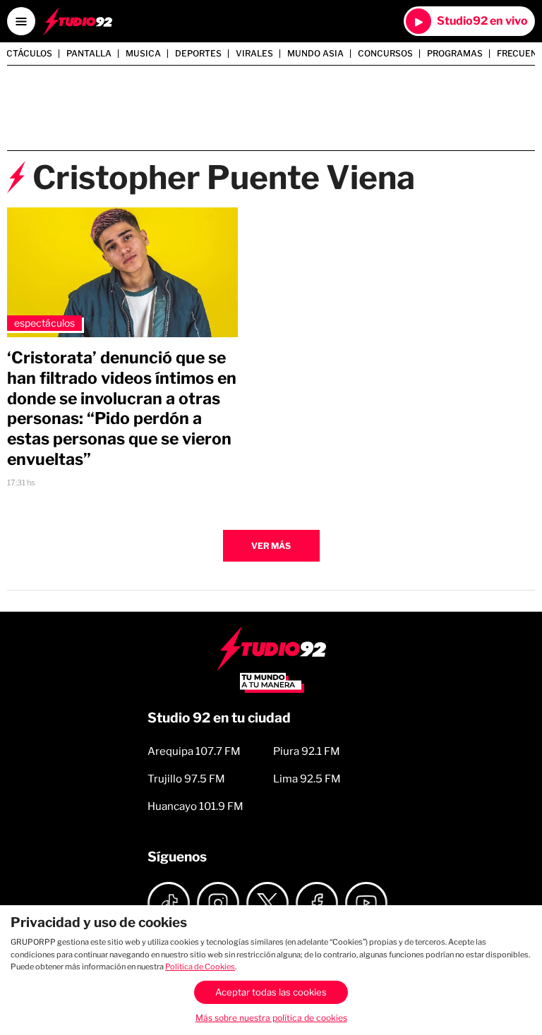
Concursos (385, 53)
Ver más (271, 545)
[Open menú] (21, 21)
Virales (254, 53)
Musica (143, 53)
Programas (455, 53)
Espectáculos (44, 323)
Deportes (198, 53)
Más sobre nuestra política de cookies (271, 1017)
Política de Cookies (200, 967)
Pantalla (89, 53)
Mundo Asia (315, 53)
